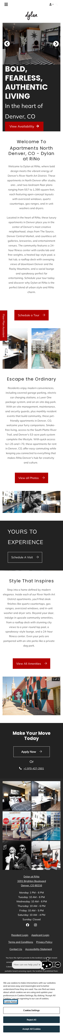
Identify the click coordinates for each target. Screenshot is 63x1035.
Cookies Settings (31, 1010)
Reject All (31, 1019)
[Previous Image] (7, 43)
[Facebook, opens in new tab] (27, 925)
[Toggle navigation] (6, 4)
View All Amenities (29, 663)
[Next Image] (56, 43)
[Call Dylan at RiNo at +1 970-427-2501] (57, 4)
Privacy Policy (44, 942)
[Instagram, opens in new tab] (35, 925)
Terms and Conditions (20, 942)
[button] (51, 4)
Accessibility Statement (38, 949)
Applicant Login (40, 935)
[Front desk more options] (58, 964)
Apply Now (35, 751)
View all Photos (29, 478)
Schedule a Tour (29, 315)
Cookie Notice (10, 1001)
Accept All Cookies (31, 1029)
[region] (31, 1004)
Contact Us (16, 949)
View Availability (22, 126)
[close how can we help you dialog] (40, 965)
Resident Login (19, 935)
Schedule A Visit (22, 557)
